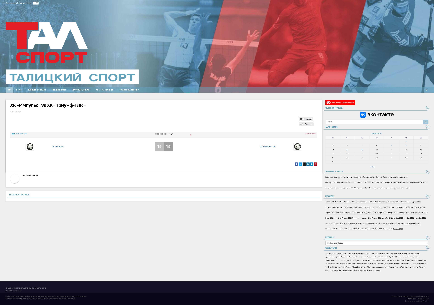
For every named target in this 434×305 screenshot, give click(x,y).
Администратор (31, 175)
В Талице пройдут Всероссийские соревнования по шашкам (385, 177)
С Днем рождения (333, 267)
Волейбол (371, 253)
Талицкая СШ (406, 267)
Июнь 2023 (329, 218)
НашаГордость (356, 260)
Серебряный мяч (359, 267)
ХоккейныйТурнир (346, 270)
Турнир (415, 267)
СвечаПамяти (346, 267)
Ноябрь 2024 (363, 207)
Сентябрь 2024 (384, 207)
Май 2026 (356, 202)
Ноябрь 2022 (398, 218)
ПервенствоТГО (353, 263)
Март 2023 (356, 218)
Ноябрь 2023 (381, 212)
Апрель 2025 (416, 202)
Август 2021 (352, 229)
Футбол (329, 270)
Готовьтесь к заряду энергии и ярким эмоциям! (343, 177)
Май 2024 (421, 207)
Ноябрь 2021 (416, 223)
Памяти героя (421, 260)
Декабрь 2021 (405, 223)
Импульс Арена (310, 133)
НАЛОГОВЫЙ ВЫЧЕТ (129, 90)
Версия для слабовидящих (342, 102)
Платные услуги (80, 90)
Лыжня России (413, 257)
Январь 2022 (395, 223)
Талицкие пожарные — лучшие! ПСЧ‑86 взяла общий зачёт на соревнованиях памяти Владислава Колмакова (367, 188)
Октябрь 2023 (392, 212)
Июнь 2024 (413, 207)
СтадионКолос (394, 267)
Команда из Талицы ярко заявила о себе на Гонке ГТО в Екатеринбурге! (353, 182)
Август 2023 (414, 212)
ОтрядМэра (410, 260)
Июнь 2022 (348, 223)
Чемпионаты (59, 90)
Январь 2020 (398, 229)
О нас (19, 90)
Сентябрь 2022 (420, 218)
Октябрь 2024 (373, 207)
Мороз (347, 260)
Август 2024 (395, 207)
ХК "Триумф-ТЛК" (267, 147)
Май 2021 (379, 229)
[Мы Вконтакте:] (376, 115)
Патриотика (330, 263)
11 (347, 150)
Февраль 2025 (330, 207)
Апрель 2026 (365, 202)
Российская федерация (377, 263)
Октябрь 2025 (406, 202)
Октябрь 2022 (408, 218)
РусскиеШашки (421, 263)
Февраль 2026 (384, 202)
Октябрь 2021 (330, 229)
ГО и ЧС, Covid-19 (104, 90)
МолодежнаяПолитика (334, 260)
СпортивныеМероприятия (377, 267)
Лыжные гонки (401, 257)
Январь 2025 (341, 207)
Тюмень (422, 267)
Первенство (341, 263)
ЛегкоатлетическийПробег (385, 257)
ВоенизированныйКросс (358, 253)
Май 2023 (338, 218)
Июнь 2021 (370, 229)
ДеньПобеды (403, 253)
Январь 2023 (377, 218)
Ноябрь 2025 (395, 202)
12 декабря (330, 253)
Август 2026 (329, 202)
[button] (426, 90)
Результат (363, 263)
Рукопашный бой (408, 263)
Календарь (307, 119)
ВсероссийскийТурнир (385, 253)
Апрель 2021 (388, 229)
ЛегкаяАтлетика (368, 257)
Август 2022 (329, 223)
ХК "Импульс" (58, 147)
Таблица (308, 124)
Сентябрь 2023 (403, 212)
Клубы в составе (37, 90)
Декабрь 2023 (371, 212)
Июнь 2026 (348, 202)
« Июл (372, 167)
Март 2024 (340, 212)
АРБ (345, 253)
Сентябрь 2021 (342, 229)
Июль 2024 (404, 207)
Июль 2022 (339, 223)
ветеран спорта (374, 270)
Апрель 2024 (330, 212)
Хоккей (335, 270)
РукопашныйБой (394, 263)
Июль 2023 (423, 212)
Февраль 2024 (349, 212)
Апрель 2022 (365, 223)
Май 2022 (356, 223)
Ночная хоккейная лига (395, 260)
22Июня (339, 253)
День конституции (333, 257)
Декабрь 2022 (387, 218)
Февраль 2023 (366, 218)
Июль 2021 (362, 229)
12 (362, 150)
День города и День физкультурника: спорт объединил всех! (404, 182)
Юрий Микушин (361, 270)
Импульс (344, 257)
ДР (396, 253)
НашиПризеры (368, 260)
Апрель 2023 (347, 218)
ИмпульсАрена (354, 257)
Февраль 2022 (384, 223)
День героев (414, 253)
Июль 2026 (339, 202)
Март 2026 (374, 202)
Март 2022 (374, 223)
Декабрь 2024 (352, 207)
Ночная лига (380, 260)
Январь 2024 (360, 212)
